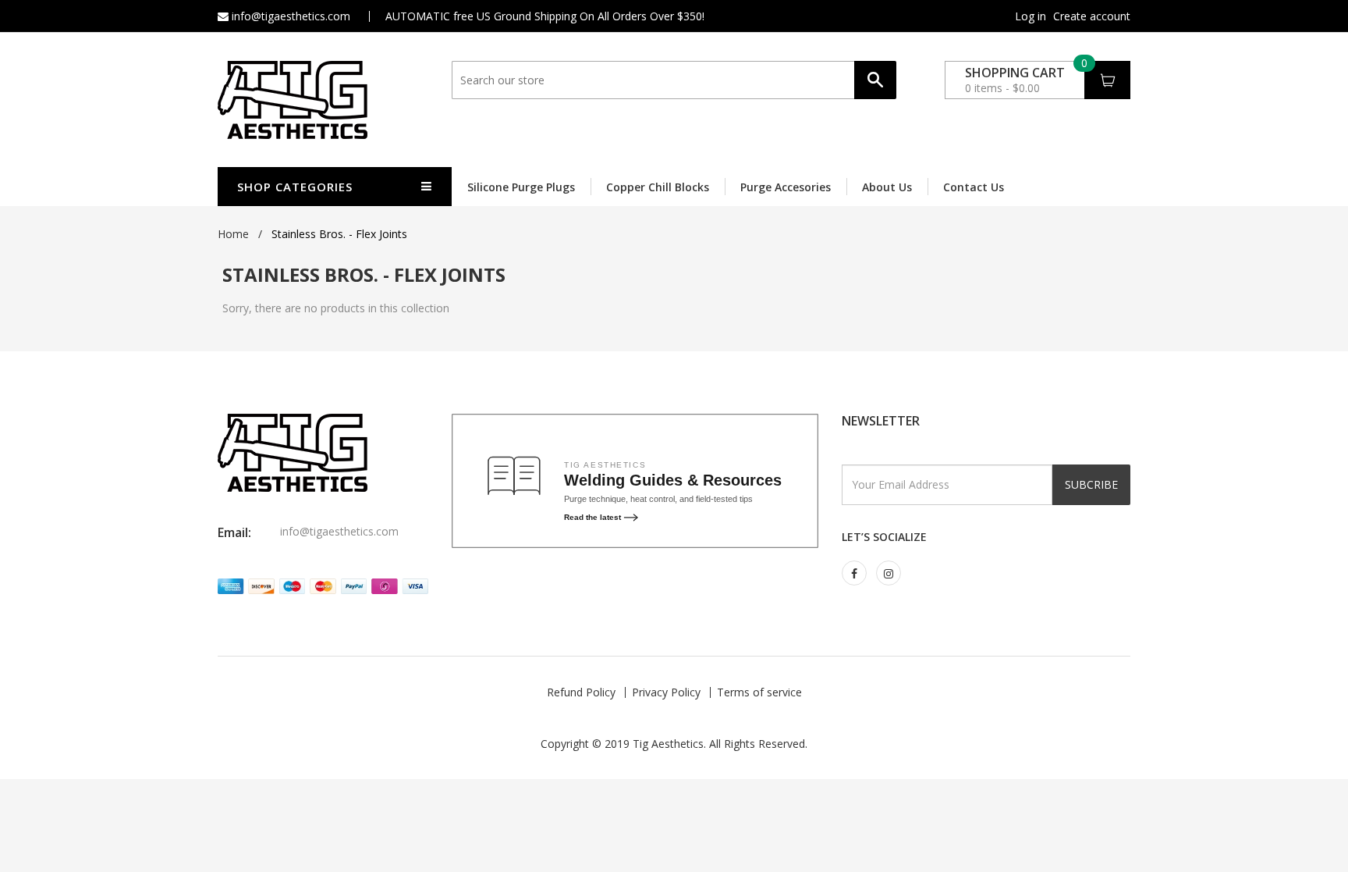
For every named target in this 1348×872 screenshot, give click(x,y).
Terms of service (759, 692)
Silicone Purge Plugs (521, 187)
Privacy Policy (666, 692)
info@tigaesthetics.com (289, 16)
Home (233, 233)
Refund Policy (581, 692)
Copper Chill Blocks (657, 187)
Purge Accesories (785, 187)
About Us (887, 187)
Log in (1030, 16)
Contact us (973, 187)
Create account (1091, 16)
